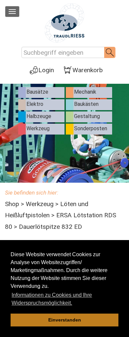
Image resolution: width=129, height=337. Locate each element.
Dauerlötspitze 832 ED (50, 226)
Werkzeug (40, 204)
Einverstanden (64, 319)
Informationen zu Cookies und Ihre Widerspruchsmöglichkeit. (52, 299)
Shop (12, 204)
